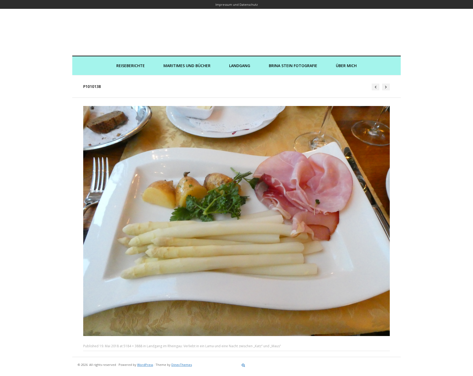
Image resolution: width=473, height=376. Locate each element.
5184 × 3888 (132, 346)
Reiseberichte (130, 65)
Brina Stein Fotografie (293, 65)
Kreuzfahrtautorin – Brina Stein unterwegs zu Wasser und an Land (236, 28)
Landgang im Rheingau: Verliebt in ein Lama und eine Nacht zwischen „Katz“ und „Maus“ (214, 346)
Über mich (346, 65)
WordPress (145, 365)
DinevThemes (181, 365)
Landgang (239, 65)
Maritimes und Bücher (186, 65)
